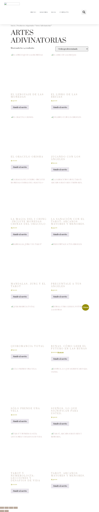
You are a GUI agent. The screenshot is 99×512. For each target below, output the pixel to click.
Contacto (64, 12)
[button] (83, 12)
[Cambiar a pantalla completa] (7, 508)
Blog (53, 12)
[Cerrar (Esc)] (16, 508)
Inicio (33, 12)
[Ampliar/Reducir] (2, 508)
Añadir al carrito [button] (20, 107)
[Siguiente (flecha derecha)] (7, 511)
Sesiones (44, 12)
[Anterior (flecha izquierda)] (2, 511)
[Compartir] (11, 508)
